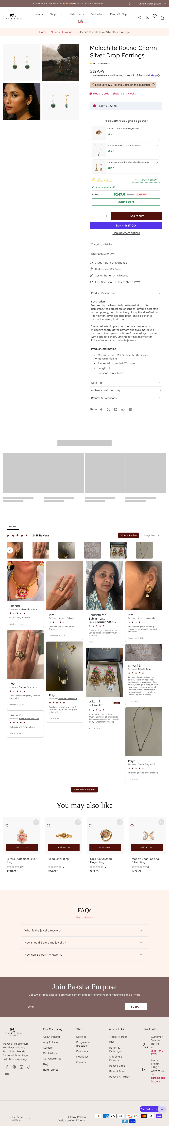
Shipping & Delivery (115, 1058)
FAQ (111, 1042)
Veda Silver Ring (58, 858)
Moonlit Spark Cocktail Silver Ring (146, 860)
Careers (47, 1047)
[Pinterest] (14, 1067)
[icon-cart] (162, 17)
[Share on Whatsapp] (123, 409)
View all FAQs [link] (83, 917)
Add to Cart (126, 202)
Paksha (81, 1117)
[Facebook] (7, 1067)
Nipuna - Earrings (61, 32)
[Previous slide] (6, 4)
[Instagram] (21, 1067)
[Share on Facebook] (101, 409)
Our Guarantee (52, 1058)
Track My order (118, 1036)
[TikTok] (28, 1067)
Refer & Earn (117, 1071)
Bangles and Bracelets (83, 1044)
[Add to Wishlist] (7, 826)
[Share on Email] (130, 409)
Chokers (81, 1062)
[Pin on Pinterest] (115, 409)
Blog (45, 1064)
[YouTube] (7, 1074)
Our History (50, 1053)
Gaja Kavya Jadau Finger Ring (101, 860)
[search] (140, 17)
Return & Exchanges (115, 1049)
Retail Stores (50, 1069)
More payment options (126, 233)
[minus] (93, 216)
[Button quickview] (36, 822)
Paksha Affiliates (119, 1076)
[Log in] (147, 17)
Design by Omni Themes (72, 1120)
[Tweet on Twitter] (108, 409)
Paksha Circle (117, 1065)
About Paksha (51, 1036)
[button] (146, 180)
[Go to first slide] (130, 4)
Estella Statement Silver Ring (21, 860)
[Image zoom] (21, 62)
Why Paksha (50, 1042)
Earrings (81, 1036)
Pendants (82, 1051)
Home (43, 32)
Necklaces (82, 1056)
